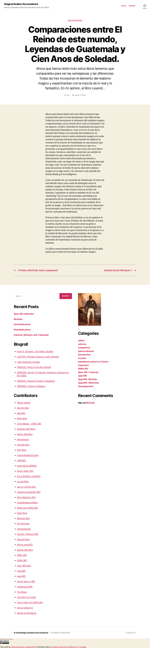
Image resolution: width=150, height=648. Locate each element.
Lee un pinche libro (26, 487)
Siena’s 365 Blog (25, 550)
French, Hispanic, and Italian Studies (35, 351)
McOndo (18, 319)
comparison (84, 347)
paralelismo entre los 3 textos (93, 361)
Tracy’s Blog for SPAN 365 (30, 602)
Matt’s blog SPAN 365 (27, 508)
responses (83, 365)
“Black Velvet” (24, 402)
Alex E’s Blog (23, 408)
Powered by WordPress (60, 633)
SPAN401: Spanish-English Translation (36, 381)
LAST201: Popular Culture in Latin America (38, 356)
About (123, 6)
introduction (84, 354)
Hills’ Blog (21, 450)
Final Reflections (22, 324)
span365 (21, 571)
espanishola (23, 439)
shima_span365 (25, 544)
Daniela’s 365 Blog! (26, 429)
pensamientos (24, 529)
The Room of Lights (26, 597)
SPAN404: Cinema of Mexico (31, 386)
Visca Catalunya (25, 607)
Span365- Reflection (88, 383)
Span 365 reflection (24, 314)
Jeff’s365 (21, 460)
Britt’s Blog (22, 418)
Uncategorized (75, 20)
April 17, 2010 (80, 95)
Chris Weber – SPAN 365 (29, 423)
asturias (82, 344)
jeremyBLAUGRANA (27, 466)
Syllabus (132, 6)
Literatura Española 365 (29, 492)
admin (81, 340)
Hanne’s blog (23, 445)
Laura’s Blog (23, 481)
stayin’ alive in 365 (26, 581)
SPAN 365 (22, 555)
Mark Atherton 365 (26, 497)
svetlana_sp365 (24, 586)
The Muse (22, 592)
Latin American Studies (28, 362)
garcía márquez (86, 351)
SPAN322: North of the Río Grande (34, 367)
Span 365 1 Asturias (88, 372)
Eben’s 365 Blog (25, 434)
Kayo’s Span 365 (25, 471)
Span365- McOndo (87, 379)
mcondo (82, 358)
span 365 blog (24, 565)
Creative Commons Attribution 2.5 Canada (68, 647)
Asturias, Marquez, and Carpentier (31, 335)
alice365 (21, 413)
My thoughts (23, 523)
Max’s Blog (22, 513)
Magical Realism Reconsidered (21, 4)
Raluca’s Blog (23, 539)
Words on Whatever (26, 613)
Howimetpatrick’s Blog (28, 455)
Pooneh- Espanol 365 (27, 534)
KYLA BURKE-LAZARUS (29, 476)
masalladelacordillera (27, 502)
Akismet (11, 639)
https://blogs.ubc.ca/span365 (23, 647)
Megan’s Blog (23, 518)
